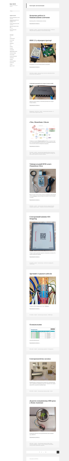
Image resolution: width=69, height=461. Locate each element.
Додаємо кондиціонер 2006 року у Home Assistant (43, 402)
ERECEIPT (44, 153)
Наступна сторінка (58, 452)
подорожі (11, 59)
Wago (51, 314)
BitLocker (53, 29)
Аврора (52, 153)
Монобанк (44, 154)
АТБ (54, 153)
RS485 (49, 314)
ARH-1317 (40, 444)
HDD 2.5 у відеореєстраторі (41, 40)
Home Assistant (50, 444)
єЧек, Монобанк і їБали (39, 122)
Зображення (32, 111)
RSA (46, 30)
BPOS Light (41, 153)
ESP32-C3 (43, 444)
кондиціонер (42, 445)
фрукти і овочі (12, 65)
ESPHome (46, 444)
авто (10, 36)
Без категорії (12, 40)
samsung (31, 445)
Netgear (36, 112)
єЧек (39, 154)
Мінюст (41, 154)
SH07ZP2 (34, 445)
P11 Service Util (43, 30)
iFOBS (30, 30)
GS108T (31, 112)
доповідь (11, 46)
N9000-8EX (37, 74)
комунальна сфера (46, 391)
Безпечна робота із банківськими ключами (40, 16)
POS (50, 153)
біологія (11, 41)
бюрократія (12, 43)
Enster (31, 74)
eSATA (33, 74)
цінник (33, 263)
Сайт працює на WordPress (34, 458)
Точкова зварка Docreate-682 (14, 23)
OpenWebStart (38, 30)
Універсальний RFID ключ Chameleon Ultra (40, 165)
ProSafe (39, 112)
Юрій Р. (36, 29)
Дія (35, 154)
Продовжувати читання (35, 23)
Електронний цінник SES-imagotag (40, 218)
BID (36, 153)
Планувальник (36, 324)
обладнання (12, 57)
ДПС (37, 154)
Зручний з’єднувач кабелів (41, 274)
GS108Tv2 (33, 112)
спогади (11, 64)
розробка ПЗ (12, 62)
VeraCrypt (48, 30)
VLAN (41, 112)
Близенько (33, 154)
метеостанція (12, 54)
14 (46, 452)
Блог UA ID (13, 4)
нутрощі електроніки (13, 56)
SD (40, 74)
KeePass (34, 30)
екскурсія (11, 48)
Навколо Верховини (13, 29)
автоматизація (12, 38)
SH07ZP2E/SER (38, 445)
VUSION (31, 263)
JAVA (32, 30)
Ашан (30, 154)
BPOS (38, 153)
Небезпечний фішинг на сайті (15, 17)
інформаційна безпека (13, 51)
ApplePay (34, 153)
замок (52, 391)
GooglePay (47, 153)
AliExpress (35, 196)
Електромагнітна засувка (40, 359)
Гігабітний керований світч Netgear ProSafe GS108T (41, 83)
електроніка (12, 49)
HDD (35, 74)
